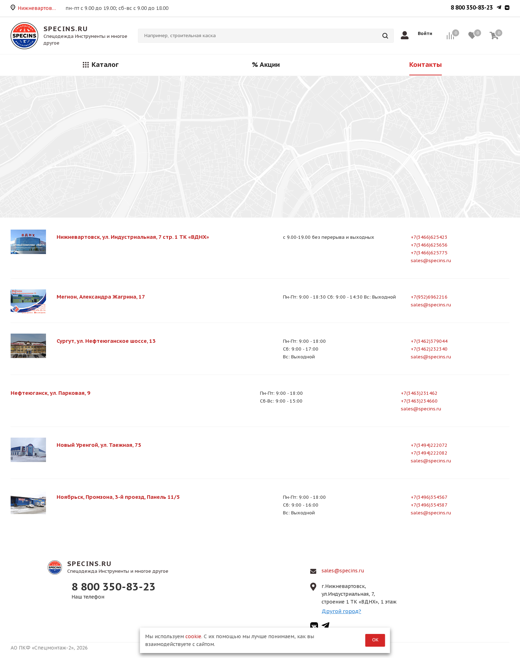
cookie (193, 636)
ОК (375, 640)
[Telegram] (499, 8)
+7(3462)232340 (429, 349)
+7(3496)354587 (429, 505)
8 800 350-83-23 (472, 7)
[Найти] (385, 36)
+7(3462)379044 (429, 341)
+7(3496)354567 (429, 497)
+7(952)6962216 (429, 297)
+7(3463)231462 (419, 393)
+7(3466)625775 (429, 253)
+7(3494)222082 (429, 453)
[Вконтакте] (507, 8)
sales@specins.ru (431, 261)
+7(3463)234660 (419, 401)
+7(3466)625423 (429, 237)
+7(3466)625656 (429, 245)
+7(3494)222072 (429, 445)
